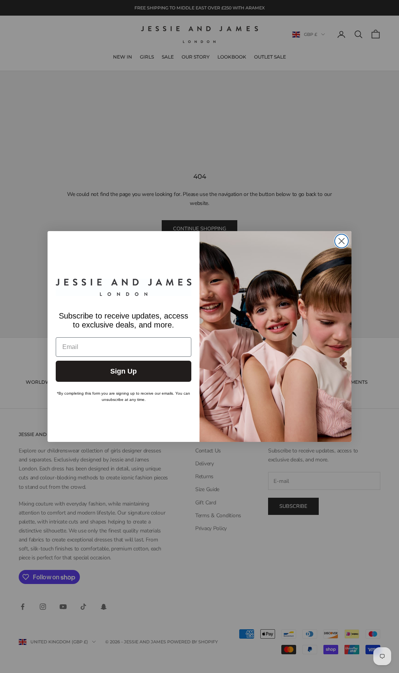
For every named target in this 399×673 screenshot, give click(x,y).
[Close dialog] (341, 241)
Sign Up (123, 371)
